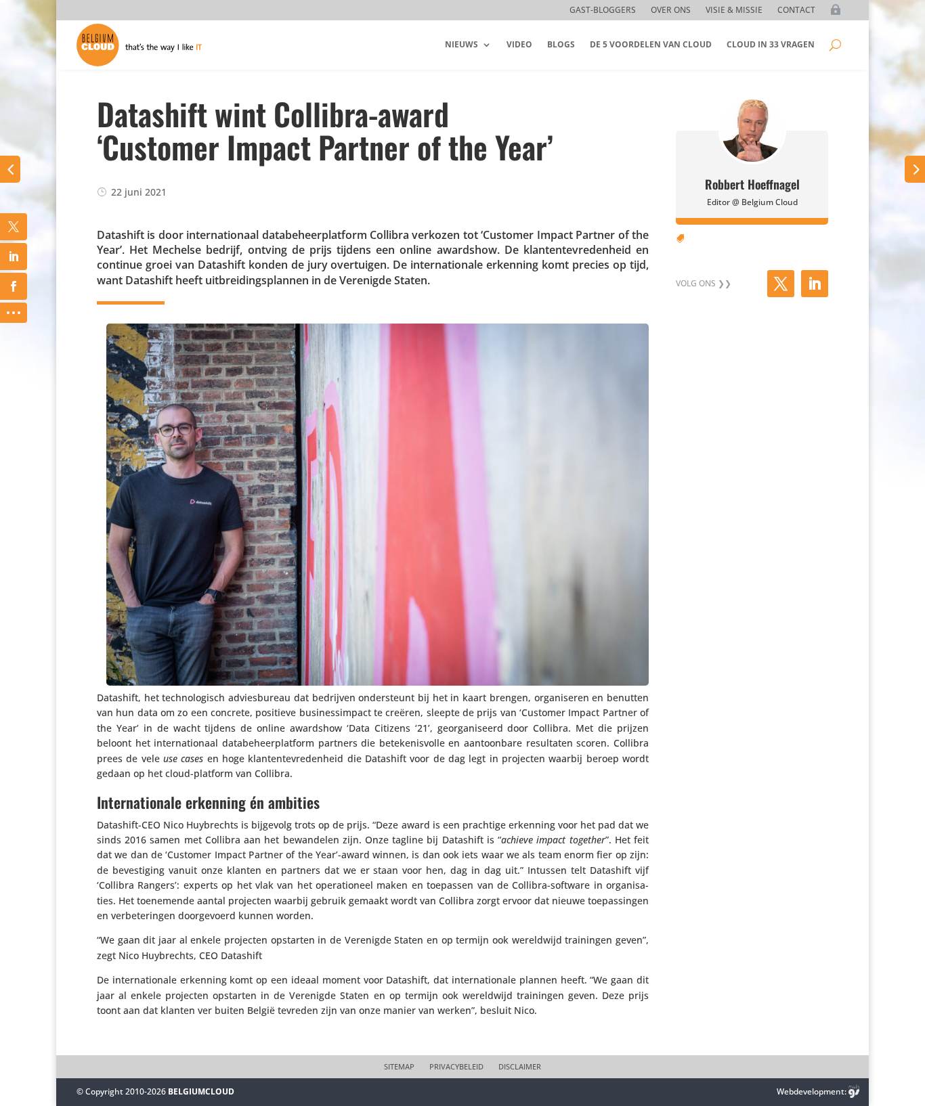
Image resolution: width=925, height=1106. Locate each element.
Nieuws (461, 44)
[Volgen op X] (780, 283)
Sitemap (399, 1066)
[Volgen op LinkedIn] (814, 283)
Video (519, 44)
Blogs (561, 44)
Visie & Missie (734, 10)
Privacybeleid (456, 1066)
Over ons (671, 10)
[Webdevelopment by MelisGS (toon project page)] (853, 1091)
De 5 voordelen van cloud (651, 44)
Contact (796, 10)
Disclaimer (519, 1066)
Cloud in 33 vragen (771, 44)
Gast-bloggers (602, 10)
